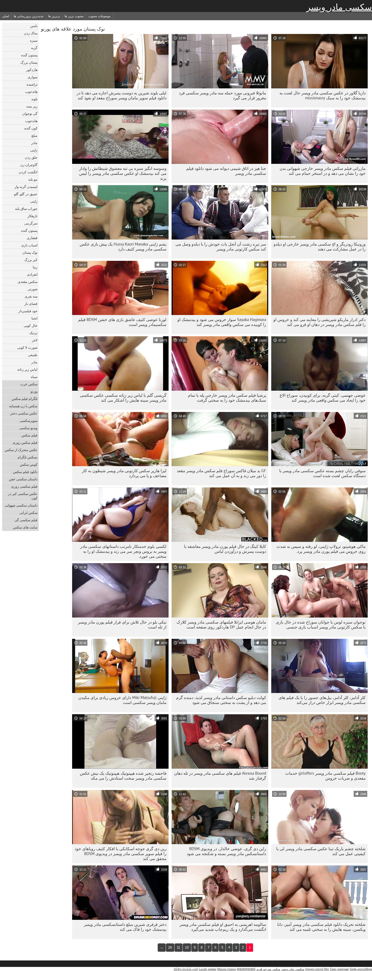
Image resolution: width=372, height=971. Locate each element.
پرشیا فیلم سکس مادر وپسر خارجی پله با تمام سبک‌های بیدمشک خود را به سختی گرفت (227, 398)
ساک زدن (30, 33)
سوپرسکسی (28, 420)
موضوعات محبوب (99, 16)
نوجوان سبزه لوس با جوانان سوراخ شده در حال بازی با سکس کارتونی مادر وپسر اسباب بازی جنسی (321, 624)
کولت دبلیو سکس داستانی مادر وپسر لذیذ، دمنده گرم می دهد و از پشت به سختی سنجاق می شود (221, 700)
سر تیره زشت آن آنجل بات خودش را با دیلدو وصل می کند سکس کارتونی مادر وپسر (220, 246)
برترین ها (54, 16)
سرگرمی (30, 223)
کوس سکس (28, 464)
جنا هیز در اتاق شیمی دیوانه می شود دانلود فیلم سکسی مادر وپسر (226, 171)
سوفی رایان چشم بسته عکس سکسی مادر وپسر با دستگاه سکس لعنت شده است (322, 473)
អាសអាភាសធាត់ (246, 969)
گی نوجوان (29, 113)
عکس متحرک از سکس (21, 450)
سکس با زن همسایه (23, 406)
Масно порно (226, 969)
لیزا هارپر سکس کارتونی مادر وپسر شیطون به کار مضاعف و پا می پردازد (124, 473)
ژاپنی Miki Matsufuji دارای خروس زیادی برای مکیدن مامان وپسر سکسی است (122, 700)
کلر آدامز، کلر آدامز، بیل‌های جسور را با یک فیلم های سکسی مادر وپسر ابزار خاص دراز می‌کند (322, 700)
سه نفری (31, 296)
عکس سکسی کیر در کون (22, 496)
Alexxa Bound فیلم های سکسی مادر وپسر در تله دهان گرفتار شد (220, 776)
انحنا (34, 318)
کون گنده (30, 128)
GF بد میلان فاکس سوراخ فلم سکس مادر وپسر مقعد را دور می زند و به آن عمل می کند (221, 473)
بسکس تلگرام (27, 457)
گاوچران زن (28, 165)
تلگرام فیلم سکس (24, 398)
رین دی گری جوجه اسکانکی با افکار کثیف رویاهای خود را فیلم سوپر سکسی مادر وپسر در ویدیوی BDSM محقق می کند (120, 853)
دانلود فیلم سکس (25, 472)
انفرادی (32, 274)
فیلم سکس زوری (24, 442)
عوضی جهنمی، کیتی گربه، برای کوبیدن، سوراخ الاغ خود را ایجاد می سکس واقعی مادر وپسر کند (323, 398)
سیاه (34, 377)
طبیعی (32, 355)
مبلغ (34, 135)
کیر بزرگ (30, 260)
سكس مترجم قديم (268, 969)
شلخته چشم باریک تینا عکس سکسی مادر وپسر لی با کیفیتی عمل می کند (321, 851)
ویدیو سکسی (28, 428)
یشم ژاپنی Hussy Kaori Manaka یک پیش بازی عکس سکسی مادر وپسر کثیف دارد (123, 246)
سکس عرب (28, 384)
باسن (33, 26)
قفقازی (32, 238)
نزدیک (33, 333)
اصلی (5, 16)
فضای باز (30, 303)
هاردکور (31, 70)
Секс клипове (339, 969)
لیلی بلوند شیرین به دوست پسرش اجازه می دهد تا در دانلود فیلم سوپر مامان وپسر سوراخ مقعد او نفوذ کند (121, 95)
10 (187, 947)
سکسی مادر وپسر (339, 7)
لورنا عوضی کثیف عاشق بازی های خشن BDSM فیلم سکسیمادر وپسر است (122, 322)
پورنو (34, 391)
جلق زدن (31, 157)
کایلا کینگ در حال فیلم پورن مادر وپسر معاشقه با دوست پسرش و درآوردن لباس (225, 549)
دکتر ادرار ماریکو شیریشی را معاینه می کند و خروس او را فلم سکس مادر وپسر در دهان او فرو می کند (319, 322)
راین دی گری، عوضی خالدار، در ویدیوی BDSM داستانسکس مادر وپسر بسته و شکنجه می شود (226, 851)
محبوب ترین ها (74, 16)
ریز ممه (31, 106)
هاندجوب (31, 91)
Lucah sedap (207, 969)
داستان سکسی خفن (23, 479)
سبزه (33, 40)
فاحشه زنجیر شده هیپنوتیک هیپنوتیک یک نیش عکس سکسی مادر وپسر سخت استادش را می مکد (123, 776)
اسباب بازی (29, 245)
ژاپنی (33, 150)
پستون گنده (29, 55)
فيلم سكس (29, 435)
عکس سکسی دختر (23, 413)
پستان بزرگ (28, 62)
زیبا (35, 267)
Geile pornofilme (361, 969)
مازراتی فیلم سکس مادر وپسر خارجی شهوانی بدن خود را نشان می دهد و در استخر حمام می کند (323, 171)
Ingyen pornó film (317, 969)
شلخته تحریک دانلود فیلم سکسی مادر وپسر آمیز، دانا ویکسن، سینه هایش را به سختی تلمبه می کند (321, 927)
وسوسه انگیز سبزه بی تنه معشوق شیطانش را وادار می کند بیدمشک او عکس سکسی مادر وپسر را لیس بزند (122, 173)
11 (178, 947)
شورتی (32, 289)
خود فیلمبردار (27, 311)
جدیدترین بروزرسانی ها (29, 16)
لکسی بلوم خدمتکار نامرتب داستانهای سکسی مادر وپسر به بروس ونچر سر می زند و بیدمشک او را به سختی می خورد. (123, 551)
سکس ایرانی (28, 512)
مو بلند (32, 179)
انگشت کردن (28, 172)
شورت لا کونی (27, 347)
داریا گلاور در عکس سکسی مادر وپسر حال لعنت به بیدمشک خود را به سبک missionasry (322, 95)
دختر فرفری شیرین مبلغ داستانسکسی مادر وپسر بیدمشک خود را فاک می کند (125, 927)
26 (170, 947)
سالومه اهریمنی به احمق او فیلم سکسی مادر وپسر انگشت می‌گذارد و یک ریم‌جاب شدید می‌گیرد (223, 927)
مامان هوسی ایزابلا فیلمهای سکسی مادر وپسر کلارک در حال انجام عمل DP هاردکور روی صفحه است (221, 624)
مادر (34, 143)
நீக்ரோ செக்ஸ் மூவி (186, 969)
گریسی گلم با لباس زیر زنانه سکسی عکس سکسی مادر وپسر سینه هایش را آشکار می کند (123, 398)
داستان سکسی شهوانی (21, 505)
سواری (32, 77)
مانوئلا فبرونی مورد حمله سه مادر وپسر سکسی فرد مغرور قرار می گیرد (222, 95)
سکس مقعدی (27, 282)
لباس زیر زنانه (27, 369)
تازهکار (32, 216)
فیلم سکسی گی (25, 520)
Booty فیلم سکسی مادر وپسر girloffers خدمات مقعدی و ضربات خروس (325, 776)
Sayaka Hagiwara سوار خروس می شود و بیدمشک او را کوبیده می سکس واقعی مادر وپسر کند (221, 322)
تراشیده (31, 84)
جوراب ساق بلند (26, 208)
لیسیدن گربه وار (25, 186)
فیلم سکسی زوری (24, 486)
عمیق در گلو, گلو (25, 194)
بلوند (34, 99)
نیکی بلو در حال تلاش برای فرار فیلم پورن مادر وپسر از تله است (122, 624)
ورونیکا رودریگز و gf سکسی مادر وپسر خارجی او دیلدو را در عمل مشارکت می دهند (320, 246)
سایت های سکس (25, 527)
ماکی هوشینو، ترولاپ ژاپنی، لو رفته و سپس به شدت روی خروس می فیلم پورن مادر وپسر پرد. (321, 549)
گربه (34, 48)
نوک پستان (29, 252)
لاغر (34, 340)
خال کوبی (30, 325)
